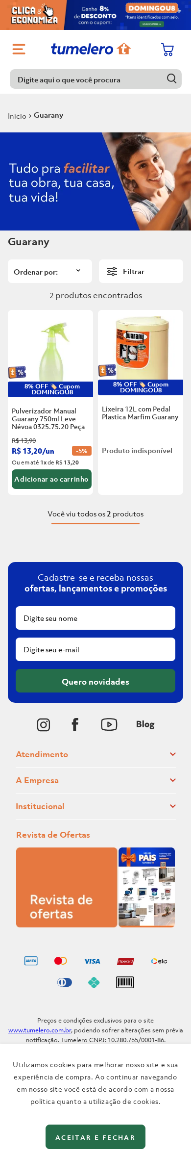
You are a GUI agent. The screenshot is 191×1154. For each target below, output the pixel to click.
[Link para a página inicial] (17, 116)
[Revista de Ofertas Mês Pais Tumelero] (95, 924)
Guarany (48, 115)
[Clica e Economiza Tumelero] (95, 15)
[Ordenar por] (50, 271)
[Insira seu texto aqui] (43, 725)
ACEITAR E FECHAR (95, 1137)
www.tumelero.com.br (39, 1030)
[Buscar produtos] (172, 79)
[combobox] (96, 79)
